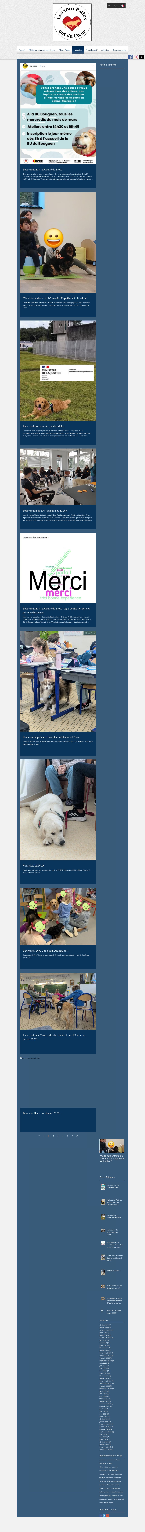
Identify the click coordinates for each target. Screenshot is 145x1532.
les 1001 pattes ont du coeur (109, 1485)
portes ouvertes (105, 1495)
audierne (102, 1460)
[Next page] (72, 1136)
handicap (117, 1478)
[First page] (39, 1136)
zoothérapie (103, 1503)
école (111, 1503)
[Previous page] (44, 1136)
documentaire (113, 1470)
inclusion (102, 1481)
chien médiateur (105, 1467)
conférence (103, 1470)
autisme (109, 1460)
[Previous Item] (103, 1146)
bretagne (117, 1460)
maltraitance (116, 1488)
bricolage (102, 1463)
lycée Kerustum (104, 1488)
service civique (117, 1495)
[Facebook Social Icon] (130, 57)
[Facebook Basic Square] (100, 1515)
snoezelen (103, 1499)
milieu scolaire (104, 1492)
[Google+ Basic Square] (107, 1515)
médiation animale (117, 1492)
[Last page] (77, 1136)
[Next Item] (121, 1146)
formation (109, 1478)
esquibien (102, 1474)
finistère (102, 1478)
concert (114, 1467)
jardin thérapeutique (114, 1481)
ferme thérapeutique (115, 1474)
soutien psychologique (116, 1499)
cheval (109, 1463)
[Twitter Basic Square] (104, 1515)
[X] (141, 57)
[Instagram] (136, 57)
